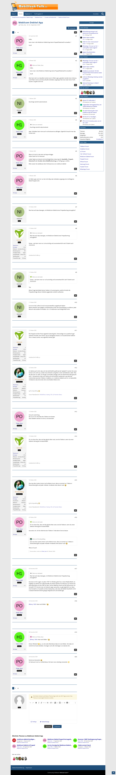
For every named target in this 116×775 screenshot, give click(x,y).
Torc (84, 35)
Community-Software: (58, 772)
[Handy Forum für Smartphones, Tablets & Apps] (58, 6)
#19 (76, 632)
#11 (76, 330)
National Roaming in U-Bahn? (91, 83)
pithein (84, 43)
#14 (76, 436)
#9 (76, 272)
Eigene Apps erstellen (88, 37)
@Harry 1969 (32, 604)
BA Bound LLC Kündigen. (89, 116)
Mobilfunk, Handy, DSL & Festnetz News (51, 394)
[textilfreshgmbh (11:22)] (90, 92)
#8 (76, 228)
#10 (76, 302)
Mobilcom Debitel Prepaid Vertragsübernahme (62, 739)
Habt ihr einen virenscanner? (90, 42)
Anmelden (96, 14)
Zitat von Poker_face (37, 65)
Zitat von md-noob (37, 277)
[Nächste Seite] (17, 32)
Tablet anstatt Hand (84, 745)
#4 (76, 120)
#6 (76, 176)
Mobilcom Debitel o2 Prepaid (26, 745)
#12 (76, 367)
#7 (76, 207)
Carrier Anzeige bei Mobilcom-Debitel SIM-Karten (63, 745)
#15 (76, 480)
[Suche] (102, 14)
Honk (84, 64)
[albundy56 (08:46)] (93, 92)
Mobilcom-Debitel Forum (22, 742)
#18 (76, 601)
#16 (76, 517)
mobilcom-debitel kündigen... (26, 739)
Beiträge (15, 53)
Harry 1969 (80, 741)
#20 (76, 657)
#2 (76, 60)
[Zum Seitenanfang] (113, 772)
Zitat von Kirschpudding (38, 539)
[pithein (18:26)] (85, 92)
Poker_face (23, 25)
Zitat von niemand (37, 124)
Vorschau (48, 726)
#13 (76, 411)
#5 (76, 151)
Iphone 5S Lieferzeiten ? (89, 100)
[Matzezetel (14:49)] (88, 92)
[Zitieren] (75, 54)
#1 (76, 36)
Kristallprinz (99, 139)
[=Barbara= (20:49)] (82, 92)
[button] (33, 721)
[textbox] (53, 712)
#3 (76, 98)
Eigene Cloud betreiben (89, 52)
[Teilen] (75, 32)
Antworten (57, 726)
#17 (76, 568)
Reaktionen (15, 245)
